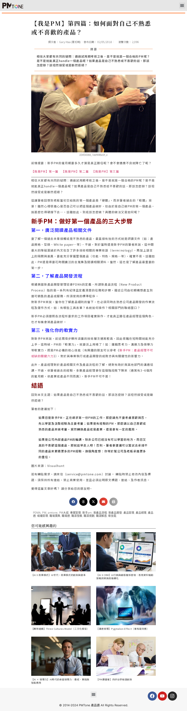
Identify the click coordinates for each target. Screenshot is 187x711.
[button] (182, 6)
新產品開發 (115, 512)
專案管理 (75, 512)
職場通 (66, 515)
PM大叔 (64, 512)
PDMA (37, 512)
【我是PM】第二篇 (75, 171)
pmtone (53, 512)
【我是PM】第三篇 (105, 171)
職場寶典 (54, 515)
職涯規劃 (89, 515)
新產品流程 (100, 512)
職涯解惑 (101, 515)
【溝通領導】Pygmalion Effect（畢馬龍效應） (122, 628)
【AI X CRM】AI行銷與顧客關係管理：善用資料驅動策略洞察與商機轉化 (124, 576)
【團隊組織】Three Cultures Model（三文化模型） (60, 628)
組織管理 (42, 515)
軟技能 (112, 515)
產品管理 (128, 512)
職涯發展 (76, 515)
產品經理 (141, 512)
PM (44, 512)
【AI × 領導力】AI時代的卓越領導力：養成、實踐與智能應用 (60, 681)
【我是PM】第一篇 (44, 171)
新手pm (87, 512)
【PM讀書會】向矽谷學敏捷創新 (114, 679)
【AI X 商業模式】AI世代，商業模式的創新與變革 (58, 575)
